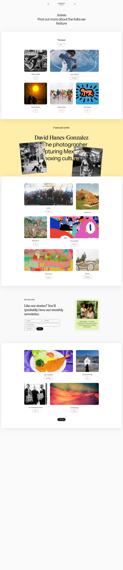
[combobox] (61, 44)
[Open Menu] (75, 4)
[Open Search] (48, 4)
